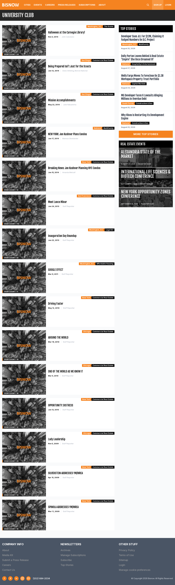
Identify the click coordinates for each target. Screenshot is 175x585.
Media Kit (7, 555)
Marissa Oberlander (70, 139)
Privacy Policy (127, 550)
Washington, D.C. (95, 26)
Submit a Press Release (15, 560)
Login (168, 5)
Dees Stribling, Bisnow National (75, 71)
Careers (50, 5)
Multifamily (108, 128)
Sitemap (123, 560)
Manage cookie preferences (134, 569)
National (97, 128)
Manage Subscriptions (73, 555)
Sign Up (158, 5)
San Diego (86, 60)
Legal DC (109, 230)
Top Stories (67, 565)
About (102, 5)
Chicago (86, 331)
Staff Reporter (68, 206)
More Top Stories (145, 134)
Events (38, 5)
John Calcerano (68, 37)
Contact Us (8, 569)
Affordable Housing (105, 264)
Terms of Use (126, 555)
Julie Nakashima (69, 105)
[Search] (148, 5)
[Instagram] (22, 578)
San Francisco (84, 196)
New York (86, 162)
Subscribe (66, 560)
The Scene (108, 26)
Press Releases (66, 5)
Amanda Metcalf (68, 172)
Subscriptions (87, 5)
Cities (27, 5)
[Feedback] (28, 578)
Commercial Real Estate (103, 60)
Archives (65, 550)
